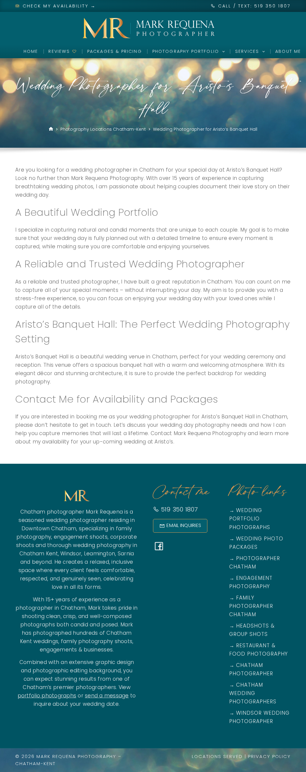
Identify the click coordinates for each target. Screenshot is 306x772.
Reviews (60, 51)
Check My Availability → (58, 6)
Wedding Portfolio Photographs (249, 519)
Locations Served (217, 756)
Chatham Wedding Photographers (252, 693)
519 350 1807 (178, 509)
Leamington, (100, 553)
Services (247, 51)
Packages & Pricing (114, 51)
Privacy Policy (269, 756)
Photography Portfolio (185, 51)
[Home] (51, 129)
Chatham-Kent (35, 763)
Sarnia (126, 553)
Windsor (70, 553)
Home (31, 51)
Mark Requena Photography (76, 756)
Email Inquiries (183, 525)
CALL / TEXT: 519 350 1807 (254, 6)
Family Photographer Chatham (251, 606)
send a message (107, 695)
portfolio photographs (47, 695)
